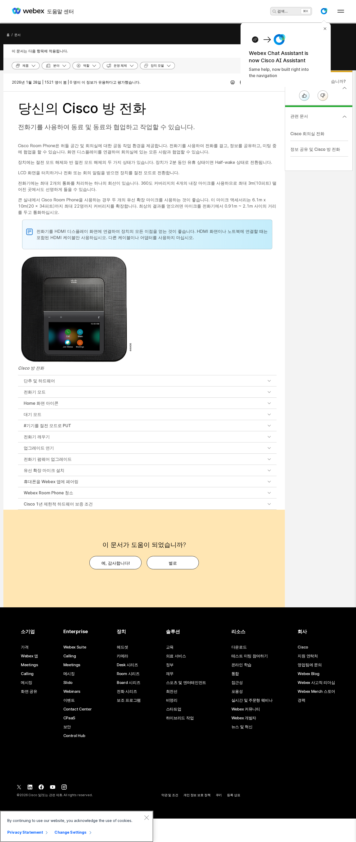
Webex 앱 (29, 656)
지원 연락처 (308, 656)
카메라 (122, 656)
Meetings (29, 665)
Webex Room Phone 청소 (48, 492)
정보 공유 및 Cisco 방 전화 (315, 149)
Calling (27, 674)
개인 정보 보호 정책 (197, 795)
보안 (67, 727)
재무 (170, 674)
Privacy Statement (25, 832)
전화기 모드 (35, 392)
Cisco (303, 647)
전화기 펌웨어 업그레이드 (48, 459)
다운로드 (239, 647)
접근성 (237, 682)
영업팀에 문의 (310, 665)
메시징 (26, 682)
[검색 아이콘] (274, 11)
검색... (282, 11)
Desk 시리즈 (127, 665)
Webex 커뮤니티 (245, 709)
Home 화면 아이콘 (41, 403)
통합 (235, 674)
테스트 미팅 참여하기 (249, 656)
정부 (170, 665)
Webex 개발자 (243, 718)
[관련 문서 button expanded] (344, 116)
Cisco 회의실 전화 (307, 133)
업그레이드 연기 (39, 448)
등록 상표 (233, 795)
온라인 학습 (241, 665)
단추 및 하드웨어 (39, 380)
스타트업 (173, 709)
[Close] (146, 817)
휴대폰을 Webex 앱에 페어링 (51, 481)
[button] (324, 11)
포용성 (237, 691)
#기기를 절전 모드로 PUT (47, 425)
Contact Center (77, 709)
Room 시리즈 (128, 674)
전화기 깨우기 (37, 436)
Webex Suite (74, 647)
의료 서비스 (176, 656)
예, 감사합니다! (115, 563)
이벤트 (69, 700)
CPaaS (69, 718)
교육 (170, 647)
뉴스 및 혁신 (242, 727)
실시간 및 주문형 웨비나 (252, 700)
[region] (76, 826)
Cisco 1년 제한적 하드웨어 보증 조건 (58, 504)
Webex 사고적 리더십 (316, 682)
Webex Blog (308, 674)
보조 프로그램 (129, 700)
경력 (301, 700)
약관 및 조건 (169, 795)
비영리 (171, 700)
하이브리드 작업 (180, 718)
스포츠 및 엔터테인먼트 (186, 682)
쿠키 (219, 795)
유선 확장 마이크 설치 (44, 470)
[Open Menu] (341, 11)
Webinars (72, 691)
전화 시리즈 (127, 691)
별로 (173, 563)
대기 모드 (32, 414)
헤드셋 (122, 647)
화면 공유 (29, 691)
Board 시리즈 (128, 682)
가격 (24, 647)
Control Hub (74, 736)
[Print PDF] (232, 82)
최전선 (171, 691)
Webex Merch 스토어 (316, 691)
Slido (68, 682)
